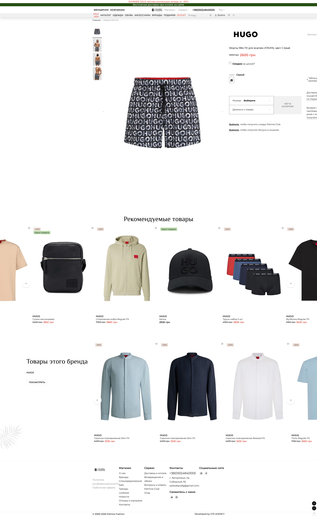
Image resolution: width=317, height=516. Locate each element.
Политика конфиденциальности (105, 481)
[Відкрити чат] (314, 508)
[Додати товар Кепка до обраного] (219, 228)
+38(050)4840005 (203, 9)
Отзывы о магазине (130, 500)
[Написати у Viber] (177, 497)
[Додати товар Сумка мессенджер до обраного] (92, 228)
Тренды (123, 488)
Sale (121, 485)
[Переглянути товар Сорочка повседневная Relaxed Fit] (258, 398)
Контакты (124, 504)
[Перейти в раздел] (158, 1)
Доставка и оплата (155, 473)
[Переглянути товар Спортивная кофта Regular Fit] (126, 281)
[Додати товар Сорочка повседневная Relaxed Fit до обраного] (288, 344)
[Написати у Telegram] (172, 497)
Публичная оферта (103, 487)
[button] (103, 112)
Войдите (234, 124)
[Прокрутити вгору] (314, 513)
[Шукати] (210, 15)
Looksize (124, 492)
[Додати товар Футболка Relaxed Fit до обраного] (29, 228)
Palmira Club (151, 488)
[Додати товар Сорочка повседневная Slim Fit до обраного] (156, 344)
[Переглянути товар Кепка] (190, 277)
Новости (124, 496)
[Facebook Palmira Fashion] (206, 473)
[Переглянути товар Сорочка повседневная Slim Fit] (126, 398)
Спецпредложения (130, 481)
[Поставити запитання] (314, 503)
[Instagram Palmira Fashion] (201, 473)
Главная (96, 20)
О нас (122, 473)
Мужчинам (117, 10)
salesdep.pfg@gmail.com (184, 485)
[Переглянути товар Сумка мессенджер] (63, 277)
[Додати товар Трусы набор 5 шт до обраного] (283, 228)
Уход (147, 492)
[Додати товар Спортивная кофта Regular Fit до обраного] (156, 228)
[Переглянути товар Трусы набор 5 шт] (253, 281)
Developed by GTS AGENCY (210, 514)
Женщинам (101, 10)
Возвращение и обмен (153, 479)
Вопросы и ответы (155, 485)
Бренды (123, 477)
